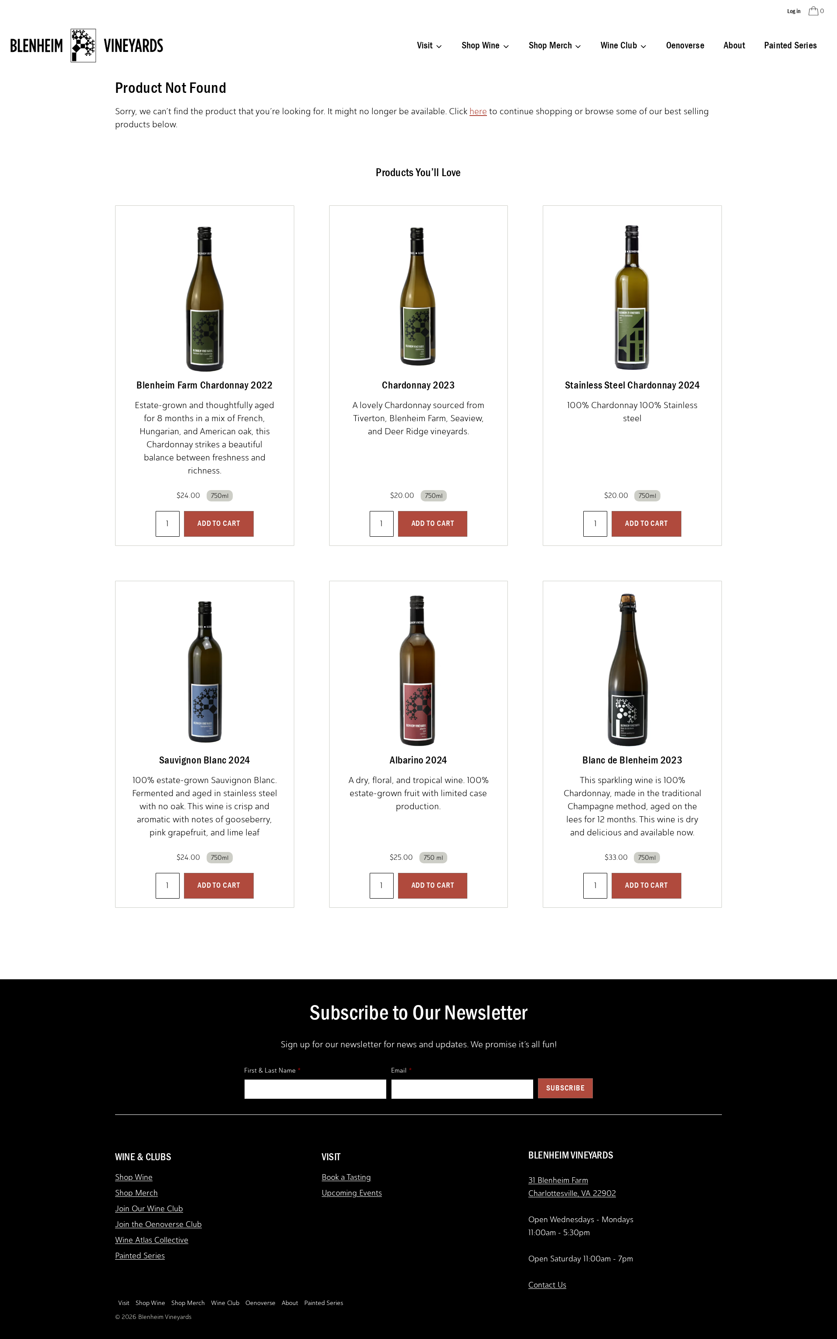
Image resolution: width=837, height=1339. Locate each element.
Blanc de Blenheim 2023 (632, 760)
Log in (793, 11)
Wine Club (225, 1303)
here (478, 111)
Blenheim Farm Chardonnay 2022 (204, 385)
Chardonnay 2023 (418, 385)
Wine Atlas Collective (151, 1240)
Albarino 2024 (418, 760)
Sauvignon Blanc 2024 (204, 760)
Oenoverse (685, 45)
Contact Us (547, 1285)
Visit (123, 1303)
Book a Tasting (346, 1177)
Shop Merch (136, 1193)
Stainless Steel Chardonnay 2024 (632, 385)
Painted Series (790, 45)
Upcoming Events (352, 1193)
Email (399, 1070)
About (734, 45)
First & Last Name (270, 1070)
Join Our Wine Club (149, 1208)
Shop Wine (134, 1177)
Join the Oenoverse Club (158, 1224)
